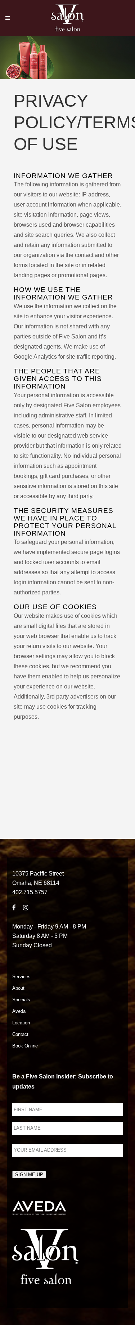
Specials (21, 999)
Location (21, 1022)
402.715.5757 (30, 892)
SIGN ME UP (29, 1174)
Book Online (25, 1046)
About (18, 988)
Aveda (19, 1011)
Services (21, 976)
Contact (20, 1034)
